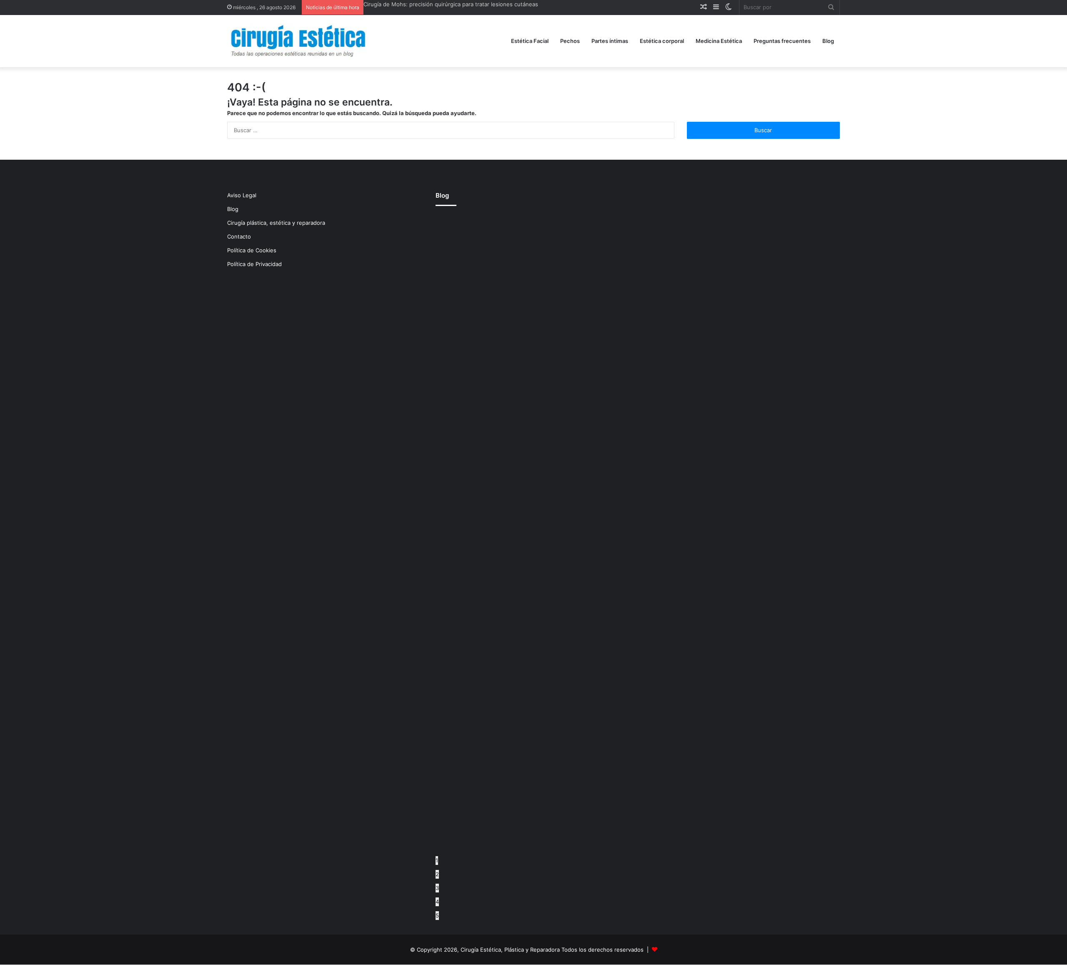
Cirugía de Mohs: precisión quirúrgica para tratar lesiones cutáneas (450, 4)
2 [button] (437, 874)
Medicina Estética (719, 41)
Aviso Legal (241, 195)
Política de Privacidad (254, 264)
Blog (828, 41)
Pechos (570, 41)
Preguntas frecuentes (782, 41)
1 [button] (437, 860)
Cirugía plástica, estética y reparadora (276, 222)
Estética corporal (662, 41)
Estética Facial (530, 41)
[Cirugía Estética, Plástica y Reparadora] (298, 41)
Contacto (239, 236)
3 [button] (437, 888)
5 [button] (437, 915)
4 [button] (437, 901)
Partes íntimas (609, 41)
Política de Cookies (251, 250)
